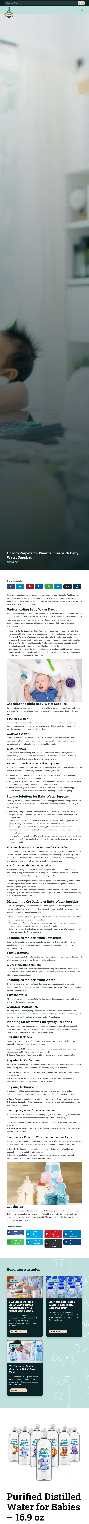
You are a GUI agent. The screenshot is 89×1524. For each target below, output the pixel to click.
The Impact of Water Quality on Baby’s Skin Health (22, 1369)
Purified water (13, 723)
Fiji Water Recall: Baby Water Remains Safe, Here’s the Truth (62, 1304)
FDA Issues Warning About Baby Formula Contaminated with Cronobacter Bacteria (21, 1306)
